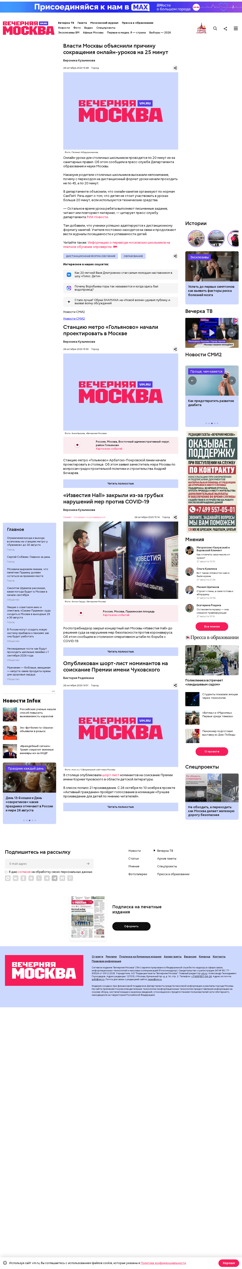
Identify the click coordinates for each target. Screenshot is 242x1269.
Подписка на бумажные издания (140, 956)
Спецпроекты (105, 28)
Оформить (131, 926)
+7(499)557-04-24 (201, 976)
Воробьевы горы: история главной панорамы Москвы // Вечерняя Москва (216, 238)
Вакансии (190, 956)
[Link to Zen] (31, 878)
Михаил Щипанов (208, 587)
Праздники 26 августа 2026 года (29, 778)
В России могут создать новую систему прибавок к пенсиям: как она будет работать (28, 633)
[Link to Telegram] (47, 878)
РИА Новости (97, 217)
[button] (10, 777)
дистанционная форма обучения (90, 256)
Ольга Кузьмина (207, 568)
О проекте (212, 751)
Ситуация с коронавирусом (89, 517)
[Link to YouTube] (39, 878)
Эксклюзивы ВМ (68, 32)
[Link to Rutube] (62, 878)
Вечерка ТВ (66, 23)
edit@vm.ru (98, 979)
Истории (196, 223)
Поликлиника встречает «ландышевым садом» (204, 682)
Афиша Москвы (93, 32)
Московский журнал (104, 23)
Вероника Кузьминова (79, 60)
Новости (64, 28)
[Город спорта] (201, 28)
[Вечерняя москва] (44, 970)
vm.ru (204, 973)
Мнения (194, 539)
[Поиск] (215, 28)
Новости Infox (22, 700)
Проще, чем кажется (206, 371)
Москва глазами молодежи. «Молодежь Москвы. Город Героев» (212, 333)
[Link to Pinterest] (70, 878)
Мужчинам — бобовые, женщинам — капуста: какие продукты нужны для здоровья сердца (29, 671)
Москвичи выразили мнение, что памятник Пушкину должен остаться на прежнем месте (27, 572)
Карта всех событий (109, 449)
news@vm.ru (155, 979)
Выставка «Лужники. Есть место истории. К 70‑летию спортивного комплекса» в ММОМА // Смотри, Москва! (196, 238)
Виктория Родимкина (78, 678)
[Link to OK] (23, 878)
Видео (88, 28)
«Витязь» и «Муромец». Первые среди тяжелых (217, 714)
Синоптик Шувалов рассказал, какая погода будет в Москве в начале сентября (27, 591)
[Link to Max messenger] (8, 878)
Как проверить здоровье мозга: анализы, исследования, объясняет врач (212, 266)
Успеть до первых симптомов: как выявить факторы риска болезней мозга (211, 291)
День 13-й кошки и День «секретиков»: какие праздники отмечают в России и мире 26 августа (29, 804)
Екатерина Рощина (209, 605)
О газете (97, 956)
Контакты (219, 956)
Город (10, 549)
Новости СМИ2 (74, 319)
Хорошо (229, 1263)
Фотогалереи (137, 874)
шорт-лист (110, 775)
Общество (13, 599)
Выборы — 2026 (160, 32)
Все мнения (212, 626)
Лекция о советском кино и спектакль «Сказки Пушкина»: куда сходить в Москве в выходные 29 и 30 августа (28, 612)
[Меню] (235, 28)
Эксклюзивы (199, 257)
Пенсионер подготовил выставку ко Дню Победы (218, 733)
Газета (82, 23)
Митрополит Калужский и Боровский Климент (213, 549)
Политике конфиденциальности (163, 1263)
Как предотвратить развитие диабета (212, 381)
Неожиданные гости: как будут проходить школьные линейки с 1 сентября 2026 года (28, 652)
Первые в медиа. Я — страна (126, 32)
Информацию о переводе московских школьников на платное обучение (116, 244)
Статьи (133, 858)
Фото (77, 28)
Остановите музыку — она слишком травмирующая (213, 611)
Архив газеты (166, 858)
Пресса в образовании (137, 23)
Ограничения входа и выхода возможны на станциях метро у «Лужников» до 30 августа (27, 541)
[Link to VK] (15, 878)
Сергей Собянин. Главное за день (28, 557)
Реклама (111, 956)
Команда (204, 956)
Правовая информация (106, 961)
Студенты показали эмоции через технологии (220, 696)
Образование (133, 256)
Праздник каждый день (26, 768)
